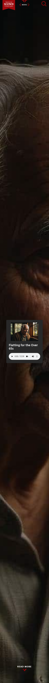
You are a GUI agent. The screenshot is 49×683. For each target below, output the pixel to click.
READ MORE (24, 666)
